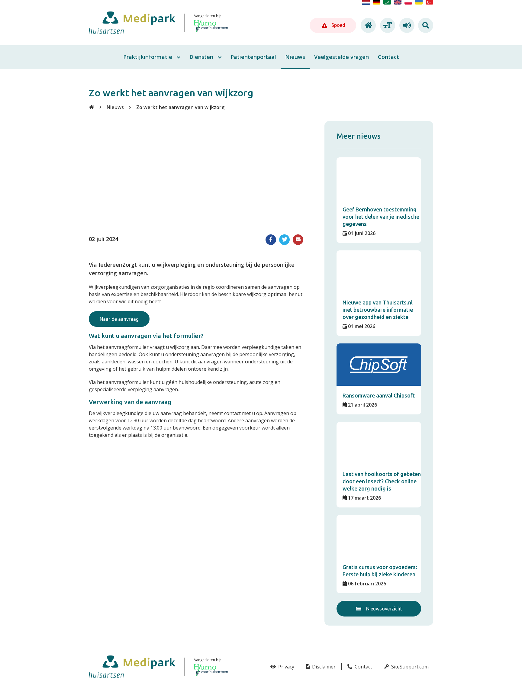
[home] (367, 25)
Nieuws (115, 107)
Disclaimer (323, 666)
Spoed (337, 25)
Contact (362, 666)
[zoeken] (425, 25)
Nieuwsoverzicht (383, 608)
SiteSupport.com (409, 666)
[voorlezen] (406, 25)
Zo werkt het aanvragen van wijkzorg (180, 107)
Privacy (285, 666)
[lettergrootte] (386, 25)
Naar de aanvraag (119, 319)
